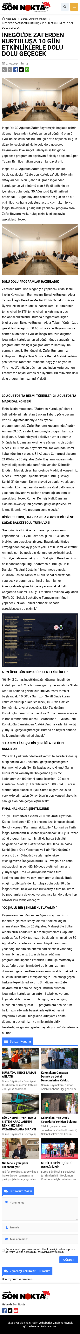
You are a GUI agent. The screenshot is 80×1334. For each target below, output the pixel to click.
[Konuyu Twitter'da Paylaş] (21, 69)
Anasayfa (11, 18)
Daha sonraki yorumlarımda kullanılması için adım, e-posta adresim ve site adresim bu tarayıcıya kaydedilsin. (40, 1250)
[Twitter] (10, 1310)
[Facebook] (4, 1310)
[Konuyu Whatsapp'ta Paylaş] (27, 69)
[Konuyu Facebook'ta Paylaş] (15, 69)
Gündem (33, 18)
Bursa (24, 18)
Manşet (43, 18)
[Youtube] (16, 1310)
